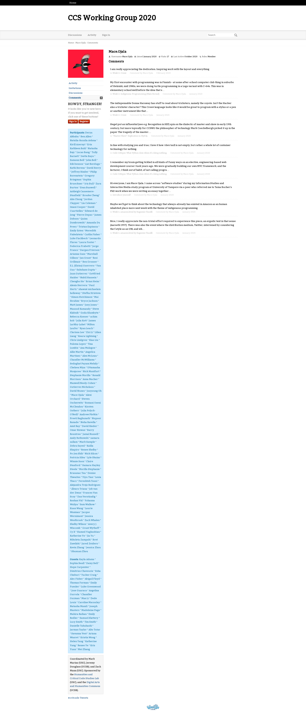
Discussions (75, 35)
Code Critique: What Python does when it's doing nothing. (140, 153)
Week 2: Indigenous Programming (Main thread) (136, 94)
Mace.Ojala (148, 73)
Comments (75, 97)
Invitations (75, 88)
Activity (92, 35)
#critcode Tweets (78, 697)
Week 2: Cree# (119, 73)
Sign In (106, 35)
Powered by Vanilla (153, 707)
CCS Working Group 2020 (112, 18)
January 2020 (195, 94)
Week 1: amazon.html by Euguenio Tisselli (132, 212)
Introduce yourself (122, 195)
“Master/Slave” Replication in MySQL (130, 136)
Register (84, 121)
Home (72, 2)
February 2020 (163, 73)
